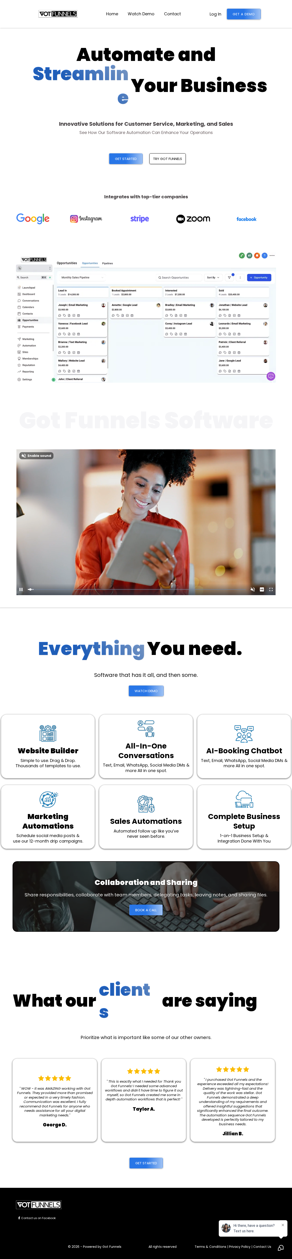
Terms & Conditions (210, 1246)
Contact (172, 14)
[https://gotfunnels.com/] (58, 14)
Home (112, 14)
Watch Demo (141, 14)
